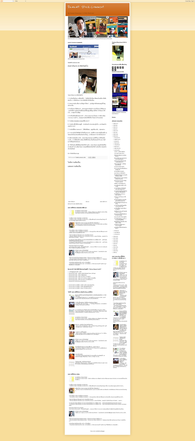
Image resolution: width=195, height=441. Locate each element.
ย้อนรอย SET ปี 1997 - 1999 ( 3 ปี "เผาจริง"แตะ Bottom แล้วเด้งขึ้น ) (82, 278)
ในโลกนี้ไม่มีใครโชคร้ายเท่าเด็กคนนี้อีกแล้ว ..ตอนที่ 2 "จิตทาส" (87, 346)
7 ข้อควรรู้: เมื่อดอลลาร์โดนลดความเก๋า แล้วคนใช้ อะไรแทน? (81, 235)
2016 (114, 240)
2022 (114, 130)
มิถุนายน (116, 146)
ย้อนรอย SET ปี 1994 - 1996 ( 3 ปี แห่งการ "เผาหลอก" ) (80, 276)
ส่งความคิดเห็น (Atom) (77, 203)
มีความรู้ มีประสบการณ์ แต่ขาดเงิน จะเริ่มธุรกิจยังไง (120, 159)
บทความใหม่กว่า (71, 201)
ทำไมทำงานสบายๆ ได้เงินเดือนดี (81, 250)
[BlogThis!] (90, 157)
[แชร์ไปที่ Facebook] (93, 157)
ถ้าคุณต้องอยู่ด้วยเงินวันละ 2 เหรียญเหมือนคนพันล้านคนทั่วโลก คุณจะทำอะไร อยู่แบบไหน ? (123, 327)
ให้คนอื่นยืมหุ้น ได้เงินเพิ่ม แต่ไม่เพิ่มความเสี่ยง (120, 222)
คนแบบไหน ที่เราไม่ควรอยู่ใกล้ (120, 216)
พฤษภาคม (116, 148)
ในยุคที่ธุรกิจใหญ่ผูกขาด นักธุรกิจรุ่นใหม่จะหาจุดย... (120, 175)
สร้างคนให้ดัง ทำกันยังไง (119, 171)
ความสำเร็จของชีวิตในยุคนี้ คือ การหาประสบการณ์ (120, 206)
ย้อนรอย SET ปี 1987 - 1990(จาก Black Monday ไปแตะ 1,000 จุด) (82, 273)
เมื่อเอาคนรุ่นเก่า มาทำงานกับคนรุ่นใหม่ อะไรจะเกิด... (120, 178)
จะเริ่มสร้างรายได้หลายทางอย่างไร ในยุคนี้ (119, 225)
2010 (114, 250)
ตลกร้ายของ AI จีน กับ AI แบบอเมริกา (76, 245)
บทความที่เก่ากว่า (103, 201)
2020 (114, 134)
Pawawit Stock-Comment (86, 7)
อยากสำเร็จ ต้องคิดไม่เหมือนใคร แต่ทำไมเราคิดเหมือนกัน (120, 192)
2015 (114, 241)
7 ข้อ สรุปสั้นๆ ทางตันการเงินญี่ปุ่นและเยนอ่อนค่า (78, 230)
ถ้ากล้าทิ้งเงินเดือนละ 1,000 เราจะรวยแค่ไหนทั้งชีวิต (120, 219)
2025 (114, 125)
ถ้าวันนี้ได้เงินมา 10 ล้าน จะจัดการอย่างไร (119, 194)
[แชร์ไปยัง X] (92, 157)
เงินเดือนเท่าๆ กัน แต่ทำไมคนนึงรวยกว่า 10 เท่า (120, 212)
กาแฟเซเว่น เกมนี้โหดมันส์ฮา (81, 332)
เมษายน (116, 150)
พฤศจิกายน (116, 139)
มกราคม (116, 234)
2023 (114, 129)
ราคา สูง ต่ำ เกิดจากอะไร (119, 153)
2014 (114, 243)
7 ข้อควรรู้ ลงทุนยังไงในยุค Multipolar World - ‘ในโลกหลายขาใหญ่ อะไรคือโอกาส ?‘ (85, 257)
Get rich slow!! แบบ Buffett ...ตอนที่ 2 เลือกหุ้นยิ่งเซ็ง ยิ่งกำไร (81, 286)
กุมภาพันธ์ (116, 232)
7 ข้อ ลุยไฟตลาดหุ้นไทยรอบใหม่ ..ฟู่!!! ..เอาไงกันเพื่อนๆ (79, 262)
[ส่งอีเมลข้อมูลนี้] (89, 157)
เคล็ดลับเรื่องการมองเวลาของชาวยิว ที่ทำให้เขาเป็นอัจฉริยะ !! (87, 222)
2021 (114, 132)
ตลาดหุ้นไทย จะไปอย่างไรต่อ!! (81, 210)
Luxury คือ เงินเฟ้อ (78, 354)
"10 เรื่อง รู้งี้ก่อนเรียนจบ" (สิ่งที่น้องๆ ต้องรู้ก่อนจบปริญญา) (86, 302)
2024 (114, 127)
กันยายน (116, 143)
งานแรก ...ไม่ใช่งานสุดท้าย (119, 151)
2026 (114, 123)
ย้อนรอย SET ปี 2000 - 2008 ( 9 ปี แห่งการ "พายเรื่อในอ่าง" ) (81, 279)
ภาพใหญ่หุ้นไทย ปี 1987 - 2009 (75, 271)
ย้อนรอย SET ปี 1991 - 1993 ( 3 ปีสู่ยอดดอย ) (78, 274)
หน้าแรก (87, 201)
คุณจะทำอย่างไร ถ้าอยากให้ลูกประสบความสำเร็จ (120, 181)
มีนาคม (116, 230)
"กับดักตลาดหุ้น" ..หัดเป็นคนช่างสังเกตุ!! (83, 361)
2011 (114, 249)
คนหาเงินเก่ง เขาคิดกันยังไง (119, 173)
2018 (114, 236)
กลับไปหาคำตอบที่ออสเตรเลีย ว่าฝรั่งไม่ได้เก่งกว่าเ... (120, 161)
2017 (114, 238)
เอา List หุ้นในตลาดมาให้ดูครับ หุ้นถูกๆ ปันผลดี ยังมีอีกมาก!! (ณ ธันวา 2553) (90, 309)
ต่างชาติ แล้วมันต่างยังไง (119, 166)
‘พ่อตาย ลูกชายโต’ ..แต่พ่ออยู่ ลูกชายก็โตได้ (120, 164)
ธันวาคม (116, 137)
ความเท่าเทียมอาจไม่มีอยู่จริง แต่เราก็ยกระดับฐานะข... (120, 189)
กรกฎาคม (116, 144)
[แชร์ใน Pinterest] (94, 157)
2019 (114, 136)
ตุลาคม (116, 141)
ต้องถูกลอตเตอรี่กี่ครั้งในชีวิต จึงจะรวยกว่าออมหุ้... (120, 215)
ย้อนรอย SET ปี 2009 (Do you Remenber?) (77, 281)
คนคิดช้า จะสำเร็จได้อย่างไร (119, 183)
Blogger (102, 431)
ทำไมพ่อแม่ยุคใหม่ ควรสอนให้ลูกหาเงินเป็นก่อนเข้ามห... (120, 200)
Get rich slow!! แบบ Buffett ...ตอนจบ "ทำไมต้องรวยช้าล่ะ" (80, 288)
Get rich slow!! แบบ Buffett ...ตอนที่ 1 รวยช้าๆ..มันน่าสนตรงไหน (81, 285)
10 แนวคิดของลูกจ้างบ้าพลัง (122, 349)
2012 (114, 247)
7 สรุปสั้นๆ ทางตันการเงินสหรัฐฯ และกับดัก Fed (78, 218)
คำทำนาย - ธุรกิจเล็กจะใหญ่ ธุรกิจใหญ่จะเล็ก (84, 324)
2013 (114, 245)
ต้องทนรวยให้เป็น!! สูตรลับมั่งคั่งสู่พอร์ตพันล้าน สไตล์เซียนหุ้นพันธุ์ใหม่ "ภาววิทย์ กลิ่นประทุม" (123, 313)
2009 (114, 252)
